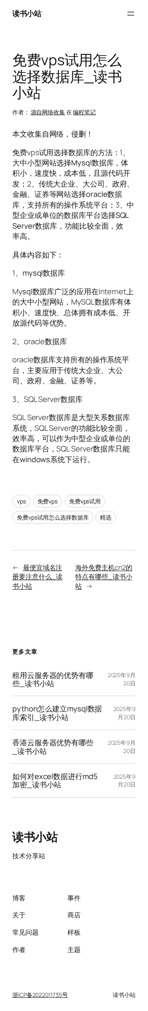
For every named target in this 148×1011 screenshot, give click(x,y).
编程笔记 (84, 112)
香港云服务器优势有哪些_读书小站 (52, 746)
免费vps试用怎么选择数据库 (53, 517)
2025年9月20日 (124, 713)
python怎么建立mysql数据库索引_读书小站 (57, 712)
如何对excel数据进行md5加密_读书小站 (54, 780)
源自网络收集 (48, 112)
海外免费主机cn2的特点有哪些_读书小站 (103, 577)
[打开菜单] (131, 14)
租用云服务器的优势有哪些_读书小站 (52, 679)
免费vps (47, 501)
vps (21, 501)
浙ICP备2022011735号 (39, 995)
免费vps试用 (85, 501)
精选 (105, 517)
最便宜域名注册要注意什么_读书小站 (37, 577)
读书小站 (26, 13)
